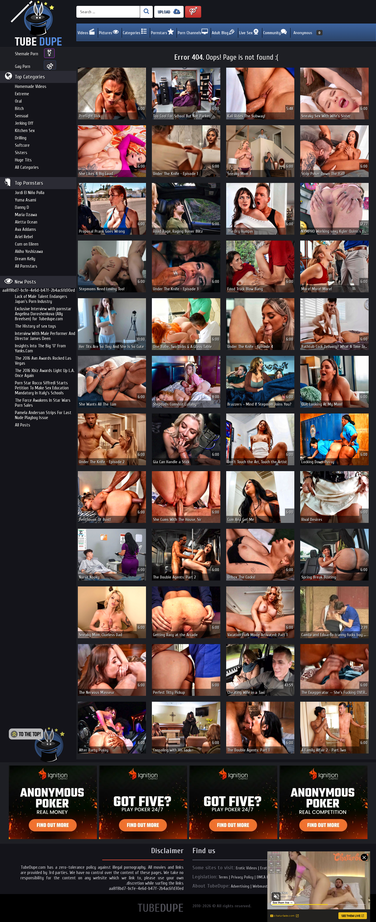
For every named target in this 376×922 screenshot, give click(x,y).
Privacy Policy (242, 877)
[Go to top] (37, 744)
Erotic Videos (246, 868)
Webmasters (263, 886)
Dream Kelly (25, 258)
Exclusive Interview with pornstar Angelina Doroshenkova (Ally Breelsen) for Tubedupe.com (43, 313)
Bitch (19, 108)
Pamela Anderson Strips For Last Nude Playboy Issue (43, 415)
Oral (18, 101)
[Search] (146, 12)
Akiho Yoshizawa (29, 251)
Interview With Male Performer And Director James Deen (45, 336)
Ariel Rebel (24, 236)
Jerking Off (24, 123)
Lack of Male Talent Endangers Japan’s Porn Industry (41, 299)
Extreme (22, 93)
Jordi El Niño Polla (29, 192)
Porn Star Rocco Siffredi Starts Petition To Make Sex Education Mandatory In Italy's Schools (42, 388)
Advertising (240, 886)
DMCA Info (265, 877)
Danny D (22, 207)
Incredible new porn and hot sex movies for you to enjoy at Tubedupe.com (38, 23)
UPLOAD (164, 11)
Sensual (21, 116)
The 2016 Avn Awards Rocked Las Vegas (43, 361)
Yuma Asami (25, 200)
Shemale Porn (26, 53)
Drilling (20, 138)
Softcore (22, 145)
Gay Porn (22, 66)
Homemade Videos (30, 86)
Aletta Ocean (26, 222)
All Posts (22, 425)
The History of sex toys (35, 326)
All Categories (27, 167)
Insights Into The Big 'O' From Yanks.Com (40, 349)
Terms (223, 877)
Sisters (21, 152)
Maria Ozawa (26, 214)
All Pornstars (26, 266)
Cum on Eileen (26, 244)
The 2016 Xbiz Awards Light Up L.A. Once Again (45, 373)
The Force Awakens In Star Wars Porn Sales (42, 403)
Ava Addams (25, 229)
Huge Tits (23, 160)
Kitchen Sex (25, 130)
